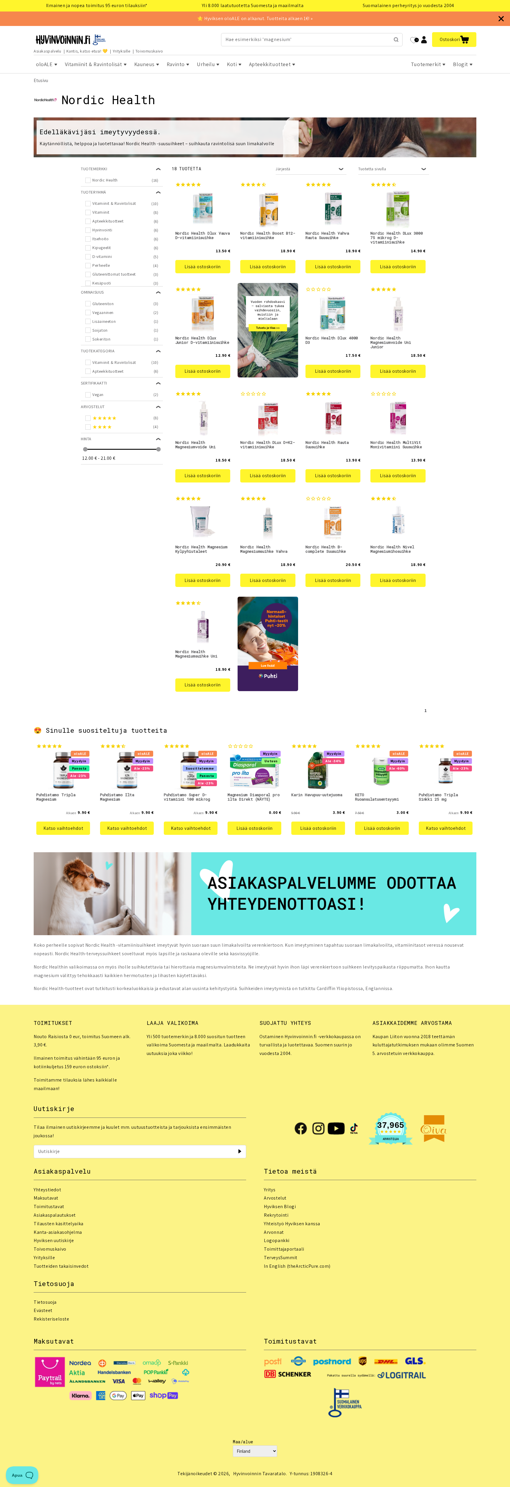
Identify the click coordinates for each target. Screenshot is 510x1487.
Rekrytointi (276, 1215)
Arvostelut (275, 1198)
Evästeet (43, 1310)
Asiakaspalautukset (55, 1215)
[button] (454, 39)
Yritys (270, 1190)
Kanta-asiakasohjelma (58, 1232)
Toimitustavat (49, 1206)
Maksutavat (46, 1198)
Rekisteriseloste (51, 1319)
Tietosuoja (45, 1302)
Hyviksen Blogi (280, 1206)
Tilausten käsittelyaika (59, 1224)
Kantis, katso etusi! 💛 (87, 51)
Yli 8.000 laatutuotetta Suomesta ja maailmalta (253, 5)
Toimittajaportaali (284, 1249)
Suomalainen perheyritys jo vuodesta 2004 (408, 5)
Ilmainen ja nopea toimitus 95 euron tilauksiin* (97, 5)
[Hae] (396, 39)
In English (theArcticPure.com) (297, 1266)
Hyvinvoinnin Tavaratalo (259, 1473)
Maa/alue (243, 1442)
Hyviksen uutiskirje (54, 1240)
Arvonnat (274, 1232)
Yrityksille (121, 51)
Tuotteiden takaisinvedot (61, 1266)
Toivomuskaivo (149, 51)
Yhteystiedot (47, 1190)
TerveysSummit (281, 1257)
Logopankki (277, 1240)
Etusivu (41, 80)
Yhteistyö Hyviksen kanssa (292, 1224)
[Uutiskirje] (239, 1151)
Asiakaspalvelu (47, 51)
